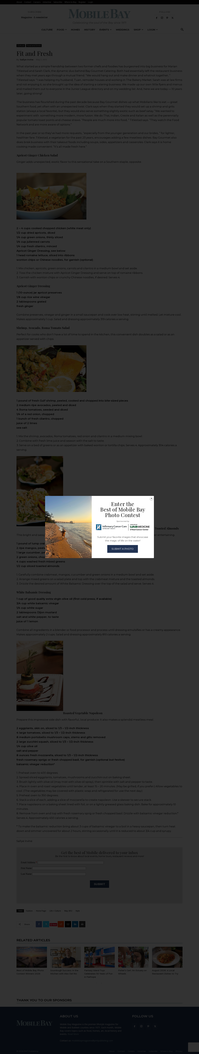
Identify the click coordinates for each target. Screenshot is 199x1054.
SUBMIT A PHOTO (123, 548)
